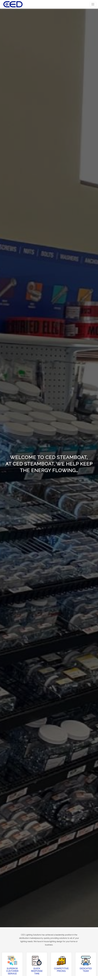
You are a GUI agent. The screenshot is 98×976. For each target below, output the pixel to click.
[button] (7, 463)
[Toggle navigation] (93, 4)
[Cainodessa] (13, 4)
